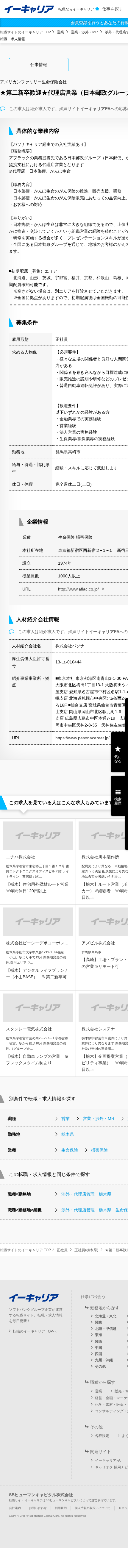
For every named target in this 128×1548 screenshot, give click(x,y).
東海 (98, 1335)
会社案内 (15, 1508)
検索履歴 (117, 801)
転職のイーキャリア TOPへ (35, 1331)
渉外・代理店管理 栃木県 (86, 1194)
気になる (117, 759)
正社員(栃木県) (86, 1250)
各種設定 (102, 1436)
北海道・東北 (105, 1316)
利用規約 (61, 1508)
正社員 (62, 1250)
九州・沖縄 (104, 1360)
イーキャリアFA (108, 1460)
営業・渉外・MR (84, 32)
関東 (98, 1322)
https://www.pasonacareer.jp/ (82, 737)
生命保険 (69, 1150)
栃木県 (67, 1134)
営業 (60, 32)
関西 (98, 1341)
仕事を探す (112, 9)
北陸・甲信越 (105, 1329)
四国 (98, 1354)
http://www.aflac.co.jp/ (78, 589)
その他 (100, 1366)
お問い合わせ (38, 1508)
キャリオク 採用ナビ (111, 1467)
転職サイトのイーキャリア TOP (25, 32)
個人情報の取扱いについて (92, 1508)
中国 (98, 1348)
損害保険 (99, 1150)
